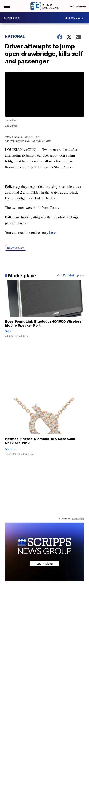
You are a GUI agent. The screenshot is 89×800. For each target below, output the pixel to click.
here (52, 232)
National (15, 36)
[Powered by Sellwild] (78, 518)
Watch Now (77, 6)
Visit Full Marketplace (70, 275)
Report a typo (15, 247)
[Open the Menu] (7, 6)
